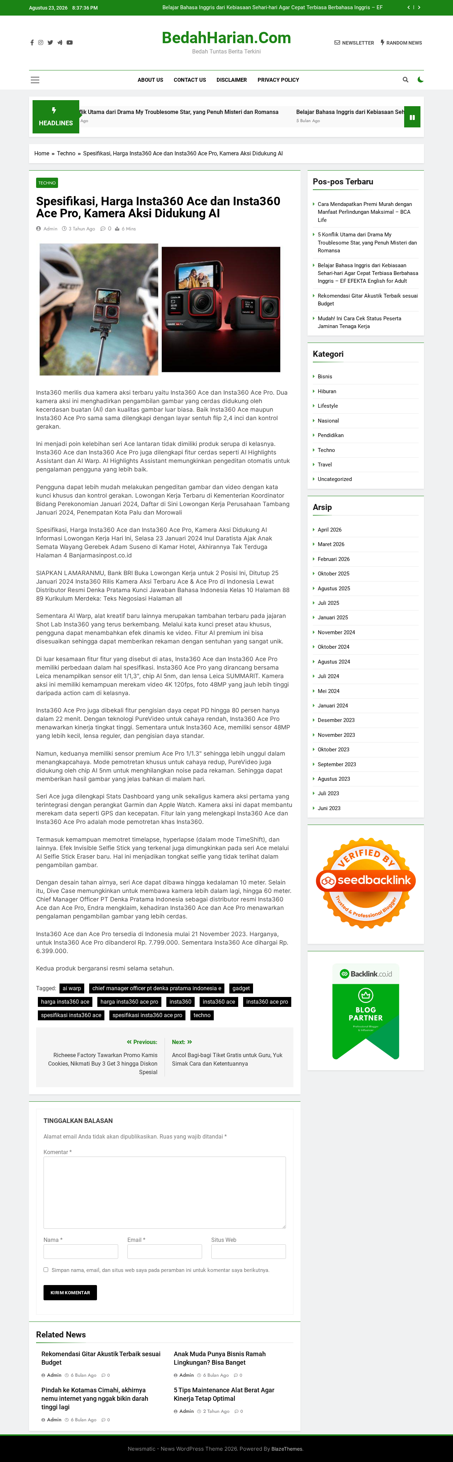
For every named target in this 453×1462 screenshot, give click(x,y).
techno (202, 1015)
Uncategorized (335, 479)
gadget (241, 988)
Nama (53, 1240)
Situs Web (223, 1240)
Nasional (328, 421)
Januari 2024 (333, 706)
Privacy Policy (278, 80)
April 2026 (330, 530)
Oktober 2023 (333, 749)
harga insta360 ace (65, 1001)
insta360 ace (219, 1001)
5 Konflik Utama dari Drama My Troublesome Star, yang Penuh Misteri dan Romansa (139, 112)
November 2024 (336, 632)
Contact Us (190, 80)
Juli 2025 (328, 603)
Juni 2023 (329, 808)
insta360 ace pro (267, 1001)
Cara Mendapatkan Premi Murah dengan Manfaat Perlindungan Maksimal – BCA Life (365, 212)
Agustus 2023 (334, 779)
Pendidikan (331, 435)
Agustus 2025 (334, 588)
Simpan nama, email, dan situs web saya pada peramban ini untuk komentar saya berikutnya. (161, 1270)
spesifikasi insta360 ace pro (147, 1015)
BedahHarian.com (226, 37)
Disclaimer (232, 80)
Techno (47, 183)
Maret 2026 (331, 544)
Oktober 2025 (333, 574)
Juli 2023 (328, 793)
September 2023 (337, 764)
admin (50, 228)
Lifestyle (328, 406)
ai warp (72, 988)
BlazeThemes (286, 1449)
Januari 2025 (333, 617)
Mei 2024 (328, 691)
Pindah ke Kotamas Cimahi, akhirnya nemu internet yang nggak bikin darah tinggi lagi (94, 1399)
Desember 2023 (336, 720)
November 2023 (336, 735)
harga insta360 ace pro (129, 1001)
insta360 (180, 1001)
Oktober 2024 (333, 647)
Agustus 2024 (334, 662)
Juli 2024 (328, 676)
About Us (150, 80)
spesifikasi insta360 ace (71, 1015)
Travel (325, 464)
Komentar (58, 1152)
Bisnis (325, 376)
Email (136, 1240)
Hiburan (327, 391)
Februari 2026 (334, 559)
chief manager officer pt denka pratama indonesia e (156, 988)
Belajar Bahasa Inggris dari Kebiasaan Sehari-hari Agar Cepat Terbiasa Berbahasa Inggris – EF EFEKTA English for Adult (272, 8)
